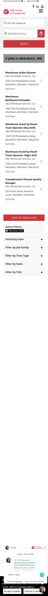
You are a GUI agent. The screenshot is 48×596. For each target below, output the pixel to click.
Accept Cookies (12, 591)
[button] (24, 239)
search (24, 43)
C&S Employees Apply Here (12, 1)
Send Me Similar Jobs (24, 217)
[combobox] (24, 23)
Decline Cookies (33, 591)
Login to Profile (32, 1)
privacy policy (26, 586)
